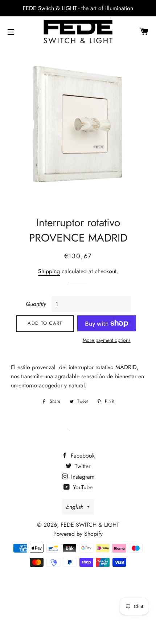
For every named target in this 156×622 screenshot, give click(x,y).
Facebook (82, 455)
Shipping (49, 271)
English (74, 507)
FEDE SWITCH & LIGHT (90, 525)
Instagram (81, 477)
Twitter (81, 466)
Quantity (36, 304)
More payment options (107, 340)
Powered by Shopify (78, 534)
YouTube (82, 487)
